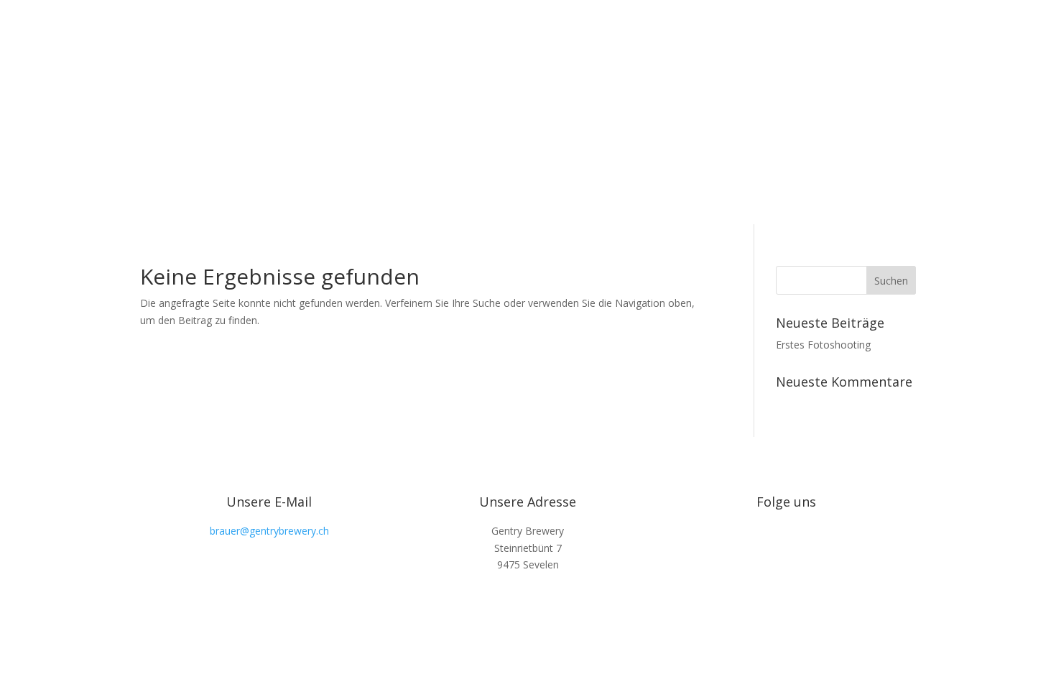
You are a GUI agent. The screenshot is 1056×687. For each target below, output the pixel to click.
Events (764, 112)
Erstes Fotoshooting (823, 344)
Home (656, 112)
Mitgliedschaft (883, 112)
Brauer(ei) (710, 112)
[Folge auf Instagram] (786, 526)
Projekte (815, 112)
